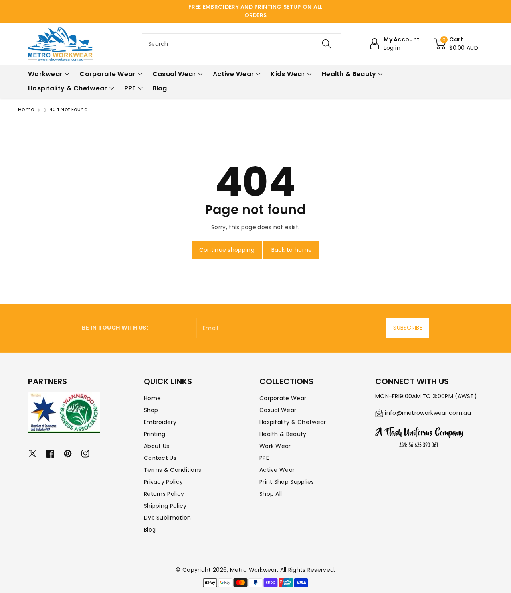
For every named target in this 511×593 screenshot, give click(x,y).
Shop (151, 410)
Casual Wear (277, 410)
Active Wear (277, 470)
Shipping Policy (165, 506)
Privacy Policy (163, 482)
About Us (156, 446)
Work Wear (275, 446)
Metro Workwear (253, 570)
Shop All (270, 494)
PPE (264, 458)
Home (26, 109)
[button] (456, 44)
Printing (154, 434)
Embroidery (160, 422)
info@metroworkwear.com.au (428, 413)
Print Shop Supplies (286, 482)
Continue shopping (226, 250)
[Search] (326, 44)
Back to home (291, 250)
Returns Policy (164, 494)
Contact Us (160, 458)
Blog (150, 530)
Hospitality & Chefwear (292, 422)
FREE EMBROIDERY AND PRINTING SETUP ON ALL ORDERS (255, 11)
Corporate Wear (282, 398)
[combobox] (241, 44)
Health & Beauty (283, 434)
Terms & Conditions (172, 470)
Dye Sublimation (167, 518)
